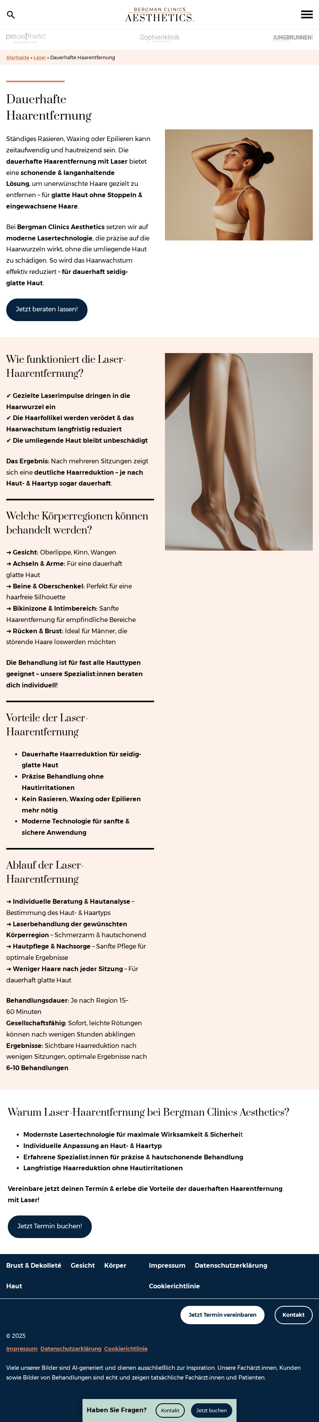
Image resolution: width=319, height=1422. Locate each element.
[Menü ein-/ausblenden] (307, 14)
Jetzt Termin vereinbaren (222, 1314)
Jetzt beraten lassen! (46, 309)
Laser (39, 57)
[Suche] (11, 15)
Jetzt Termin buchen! (50, 1226)
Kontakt (293, 1314)
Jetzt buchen (211, 1410)
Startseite (17, 57)
